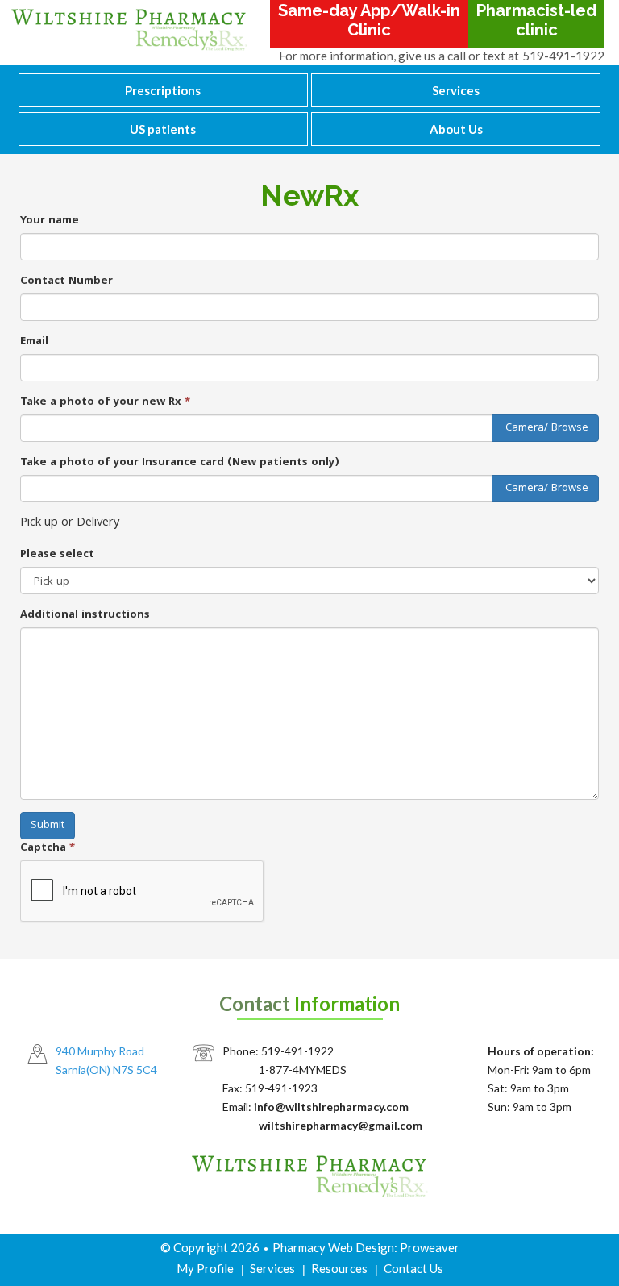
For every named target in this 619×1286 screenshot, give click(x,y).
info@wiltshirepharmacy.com (331, 1106)
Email (34, 342)
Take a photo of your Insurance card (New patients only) (179, 463)
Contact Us (413, 1268)
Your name (49, 221)
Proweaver (429, 1247)
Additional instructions (85, 615)
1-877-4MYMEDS (303, 1069)
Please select (57, 555)
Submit (47, 825)
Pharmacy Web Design (333, 1247)
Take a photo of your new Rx (105, 402)
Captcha (47, 848)
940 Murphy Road (100, 1051)
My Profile (205, 1268)
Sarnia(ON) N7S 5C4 (106, 1069)
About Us (456, 129)
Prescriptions (163, 90)
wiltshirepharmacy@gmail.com (340, 1125)
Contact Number (66, 281)
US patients (163, 129)
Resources (339, 1268)
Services (456, 90)
